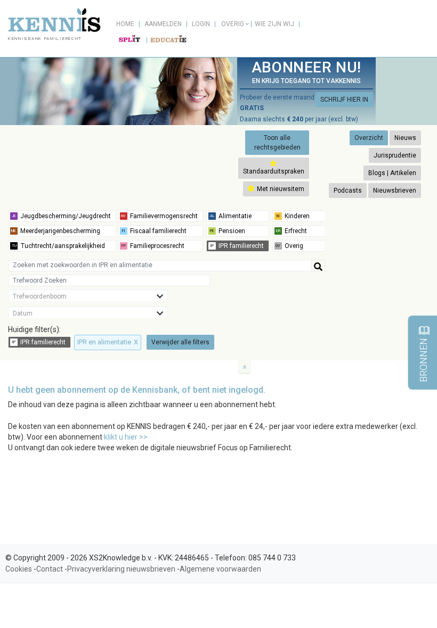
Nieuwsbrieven (394, 190)
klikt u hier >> (126, 437)
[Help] (318, 265)
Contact (49, 569)
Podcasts (348, 190)
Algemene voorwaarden (220, 569)
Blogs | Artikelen (392, 173)
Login (201, 24)
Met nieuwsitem (279, 189)
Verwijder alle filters (180, 342)
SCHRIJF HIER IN (344, 99)
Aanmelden (163, 24)
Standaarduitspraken (273, 171)
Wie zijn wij (274, 24)
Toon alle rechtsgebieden (277, 142)
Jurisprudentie (395, 155)
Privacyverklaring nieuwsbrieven (121, 569)
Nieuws (405, 138)
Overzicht (368, 138)
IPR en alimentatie (107, 342)
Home (125, 24)
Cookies (18, 569)
